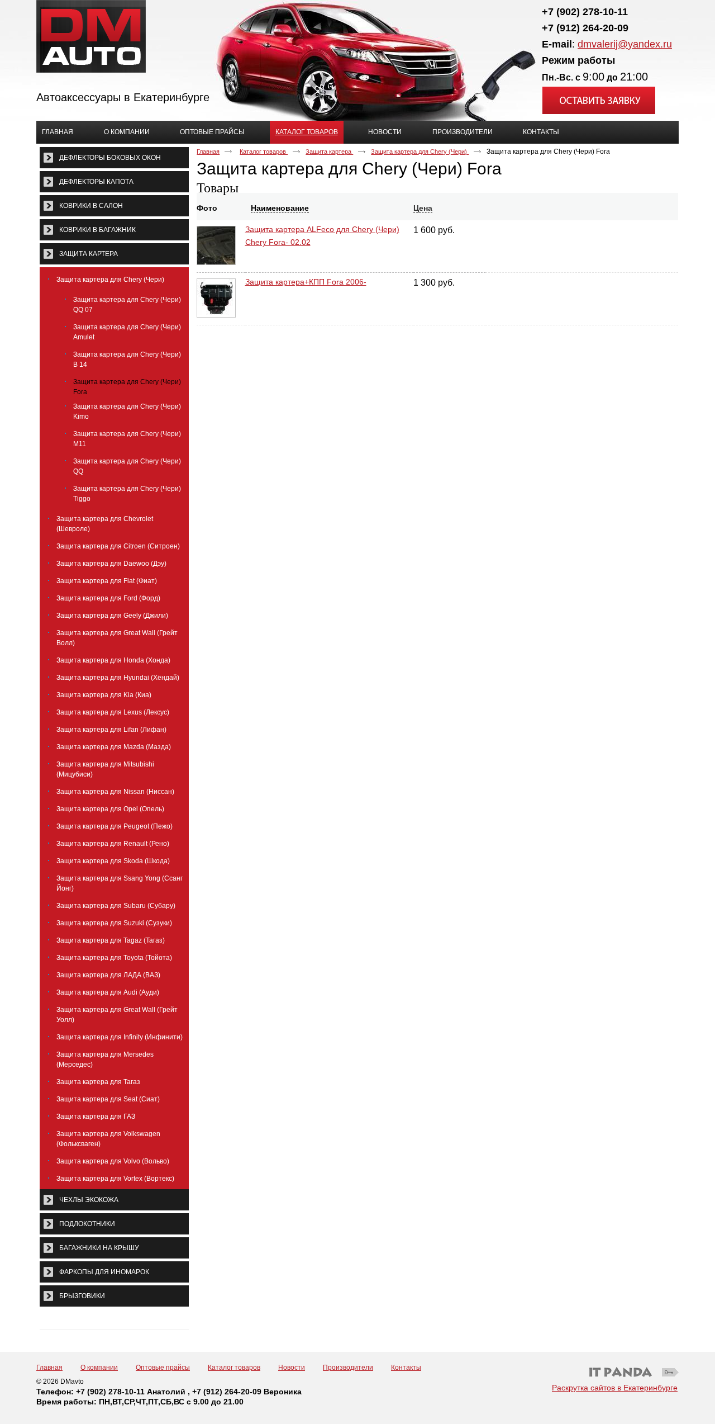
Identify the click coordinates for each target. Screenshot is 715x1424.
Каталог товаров (306, 132)
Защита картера (329, 151)
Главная (208, 151)
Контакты (406, 1367)
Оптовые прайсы (163, 1367)
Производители (348, 1367)
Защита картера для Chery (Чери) (420, 151)
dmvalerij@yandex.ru (625, 44)
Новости (291, 1367)
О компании (99, 1367)
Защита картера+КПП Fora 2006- (305, 281)
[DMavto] (357, 37)
